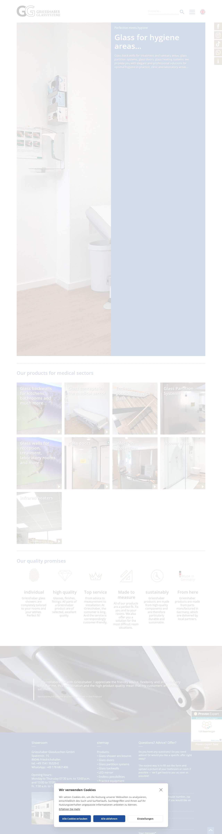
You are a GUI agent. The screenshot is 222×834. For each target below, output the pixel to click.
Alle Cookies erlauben (74, 818)
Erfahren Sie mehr (69, 809)
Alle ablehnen (109, 818)
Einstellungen (145, 818)
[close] (161, 789)
